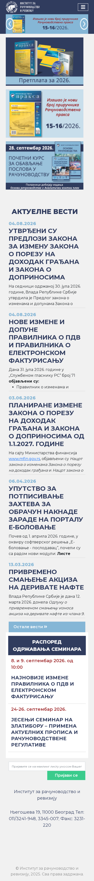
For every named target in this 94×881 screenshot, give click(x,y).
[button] (10, 24)
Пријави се (66, 775)
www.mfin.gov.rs (24, 458)
